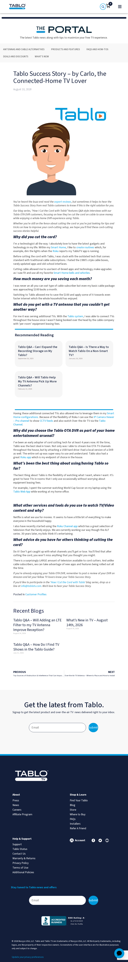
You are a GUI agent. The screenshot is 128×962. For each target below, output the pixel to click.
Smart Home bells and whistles (72, 273)
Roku (56, 251)
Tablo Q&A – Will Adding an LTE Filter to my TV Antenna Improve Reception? (37, 625)
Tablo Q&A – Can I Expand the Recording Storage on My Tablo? (37, 351)
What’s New (42, 56)
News (15, 805)
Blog (72, 805)
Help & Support (22, 839)
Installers (75, 824)
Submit (93, 727)
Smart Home (58, 247)
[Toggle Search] (103, 7)
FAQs (73, 819)
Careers (16, 810)
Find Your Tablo (79, 800)
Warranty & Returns (23, 858)
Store (73, 810)
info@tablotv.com (31, 586)
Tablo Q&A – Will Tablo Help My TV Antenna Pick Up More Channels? (37, 381)
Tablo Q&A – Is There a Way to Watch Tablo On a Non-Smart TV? (89, 351)
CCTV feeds (46, 421)
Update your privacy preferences (28, 957)
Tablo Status (19, 849)
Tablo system (75, 316)
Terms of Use (20, 868)
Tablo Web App (21, 492)
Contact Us (19, 854)
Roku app (25, 457)
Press (15, 800)
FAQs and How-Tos (97, 49)
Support (17, 844)
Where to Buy (77, 814)
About (16, 795)
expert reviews (62, 202)
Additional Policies (23, 872)
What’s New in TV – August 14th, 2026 (87, 622)
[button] (108, 6)
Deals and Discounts (15, 56)
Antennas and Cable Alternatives (23, 49)
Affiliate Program (22, 814)
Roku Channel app (67, 526)
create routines (85, 247)
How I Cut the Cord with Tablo (68, 582)
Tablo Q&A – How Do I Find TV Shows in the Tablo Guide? (36, 647)
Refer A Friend (78, 828)
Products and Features (65, 49)
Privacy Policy (20, 863)
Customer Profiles (36, 594)
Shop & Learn (78, 795)
